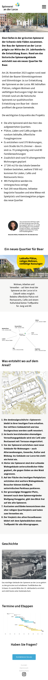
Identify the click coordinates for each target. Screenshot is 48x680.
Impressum (24, 668)
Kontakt (24, 665)
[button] (6, 267)
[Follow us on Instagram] (24, 674)
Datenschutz (24, 671)
